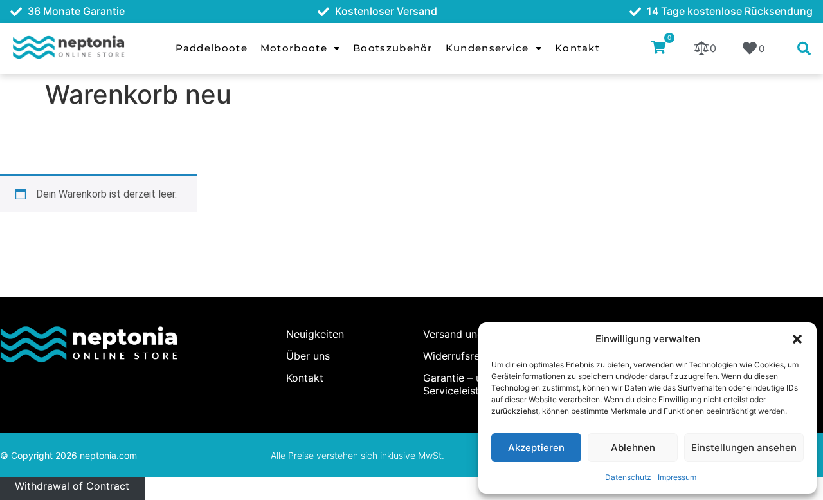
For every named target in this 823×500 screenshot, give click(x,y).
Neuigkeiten (315, 334)
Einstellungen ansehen (744, 447)
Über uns (308, 355)
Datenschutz (628, 477)
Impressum (677, 477)
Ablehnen (633, 447)
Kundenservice (487, 48)
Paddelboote (212, 48)
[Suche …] (804, 49)
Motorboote (293, 48)
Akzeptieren (536, 447)
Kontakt (577, 48)
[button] (797, 339)
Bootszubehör (393, 48)
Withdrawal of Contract (72, 485)
